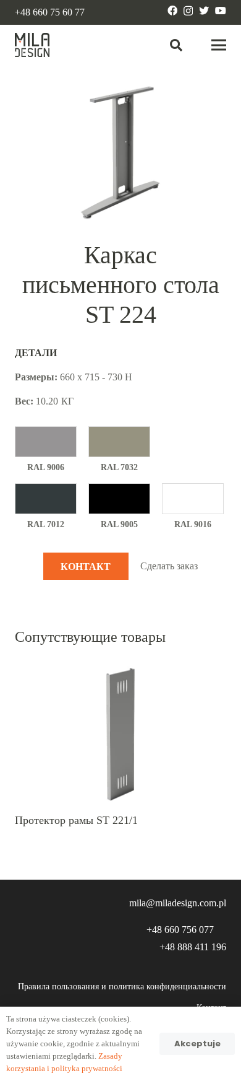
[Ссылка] (32, 45)
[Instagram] (188, 11)
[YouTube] (220, 10)
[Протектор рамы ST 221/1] (120, 670)
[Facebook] (172, 10)
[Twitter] (204, 10)
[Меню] (218, 45)
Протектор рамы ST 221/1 (76, 820)
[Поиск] (176, 45)
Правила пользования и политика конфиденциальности (122, 986)
